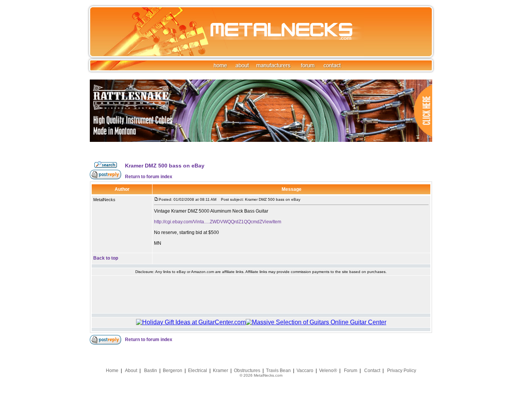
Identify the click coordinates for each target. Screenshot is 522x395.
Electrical (197, 370)
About (131, 370)
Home (112, 370)
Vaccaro (305, 370)
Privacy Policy (401, 370)
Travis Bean (278, 370)
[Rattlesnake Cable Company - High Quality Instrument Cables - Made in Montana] (261, 159)
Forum (350, 370)
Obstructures (247, 370)
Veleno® (328, 370)
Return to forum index (148, 176)
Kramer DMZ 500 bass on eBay (164, 166)
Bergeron (172, 370)
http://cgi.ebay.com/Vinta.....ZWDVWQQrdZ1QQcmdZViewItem (217, 221)
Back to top (105, 258)
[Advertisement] (261, 294)
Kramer (220, 370)
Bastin (150, 370)
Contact (372, 370)
